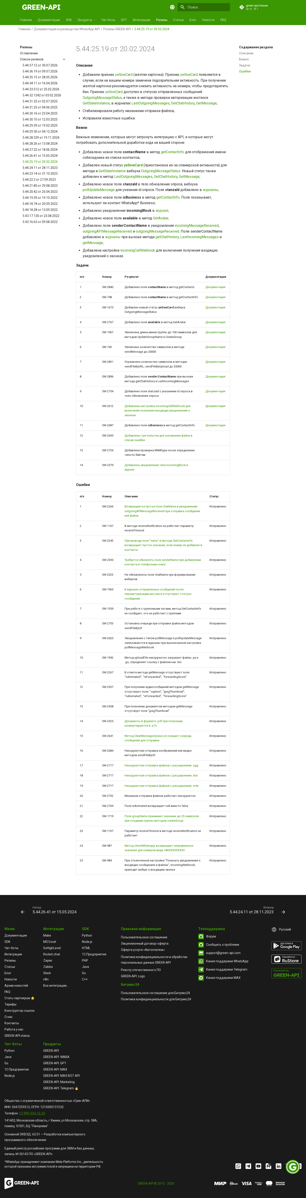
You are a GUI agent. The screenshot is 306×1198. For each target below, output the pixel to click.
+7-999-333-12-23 (32, 1113)
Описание (246, 53)
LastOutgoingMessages (150, 103)
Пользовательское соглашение (144, 937)
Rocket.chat (51, 954)
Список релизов (31, 59)
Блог (193, 20)
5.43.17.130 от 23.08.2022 (41, 216)
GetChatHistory (183, 103)
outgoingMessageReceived (157, 231)
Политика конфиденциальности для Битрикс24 (156, 999)
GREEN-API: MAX (55, 1069)
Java (85, 967)
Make (47, 935)
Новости (208, 20)
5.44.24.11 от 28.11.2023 (40, 168)
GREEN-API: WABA (56, 1057)
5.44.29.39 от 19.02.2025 (40, 125)
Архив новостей (16, 985)
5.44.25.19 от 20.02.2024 (40, 161)
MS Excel (49, 942)
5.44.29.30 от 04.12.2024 (40, 131)
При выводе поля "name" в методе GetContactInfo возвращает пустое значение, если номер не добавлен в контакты (163, 545)
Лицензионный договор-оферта (144, 943)
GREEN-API (51, 1050)
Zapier (47, 960)
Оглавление (29, 53)
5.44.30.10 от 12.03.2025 (40, 119)
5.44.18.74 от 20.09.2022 (40, 204)
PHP (85, 960)
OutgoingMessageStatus (102, 97)
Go (84, 973)
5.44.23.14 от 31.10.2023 (40, 174)
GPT (124, 20)
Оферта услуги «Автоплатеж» (143, 950)
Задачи (244, 65)
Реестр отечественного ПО (141, 970)
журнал (161, 210)
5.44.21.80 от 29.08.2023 (40, 186)
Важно (244, 59)
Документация (49, 20)
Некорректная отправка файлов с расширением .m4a (161, 785)
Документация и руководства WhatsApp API (67, 29)
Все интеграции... (56, 985)
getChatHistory (167, 237)
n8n (46, 979)
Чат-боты (108, 20)
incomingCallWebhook (137, 250)
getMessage (93, 243)
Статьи (178, 20)
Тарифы (10, 1004)
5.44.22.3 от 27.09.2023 (39, 180)
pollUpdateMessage (99, 190)
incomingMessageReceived (197, 225)
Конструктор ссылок (19, 1010)
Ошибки (245, 71)
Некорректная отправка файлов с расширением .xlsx (161, 775)
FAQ (223, 20)
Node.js (87, 942)
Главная (26, 20)
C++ (85, 979)
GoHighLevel (52, 948)
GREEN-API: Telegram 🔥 (60, 1088)
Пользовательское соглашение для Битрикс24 (155, 993)
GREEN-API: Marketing (59, 1082)
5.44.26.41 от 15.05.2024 (40, 155)
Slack (47, 973)
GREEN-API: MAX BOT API (61, 1075)
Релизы (161, 20)
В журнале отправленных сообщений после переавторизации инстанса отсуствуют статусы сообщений (158, 594)
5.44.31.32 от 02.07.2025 (40, 101)
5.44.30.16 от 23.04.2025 (40, 113)
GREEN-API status (17, 1035)
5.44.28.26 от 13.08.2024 (40, 143)
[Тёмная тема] (172, 7)
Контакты (11, 1023)
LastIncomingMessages (199, 237)
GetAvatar (160, 218)
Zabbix (48, 967)
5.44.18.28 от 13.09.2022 (40, 210)
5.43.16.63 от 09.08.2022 (40, 222)
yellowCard (124, 74)
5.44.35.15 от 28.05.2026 (40, 77)
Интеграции (141, 20)
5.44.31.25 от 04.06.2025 (40, 107)
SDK (69, 20)
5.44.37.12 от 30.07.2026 (40, 65)
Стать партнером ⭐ (19, 998)
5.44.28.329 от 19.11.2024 (41, 137)
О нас (8, 1017)
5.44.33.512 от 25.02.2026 (41, 89)
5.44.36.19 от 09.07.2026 (40, 71)
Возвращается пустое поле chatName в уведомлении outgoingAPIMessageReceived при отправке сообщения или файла (162, 511)
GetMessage (206, 103)
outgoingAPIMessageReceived (107, 231)
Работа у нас (13, 1029)
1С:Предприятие (94, 954)
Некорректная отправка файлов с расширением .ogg (161, 765)
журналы (210, 190)
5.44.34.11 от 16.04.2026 (40, 83)
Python (87, 935)
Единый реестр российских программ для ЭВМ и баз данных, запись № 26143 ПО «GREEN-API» (49, 1151)
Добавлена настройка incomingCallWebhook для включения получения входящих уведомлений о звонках (157, 410)
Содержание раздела (256, 47)
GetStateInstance (96, 103)
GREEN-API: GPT (54, 1063)
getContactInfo (172, 152)
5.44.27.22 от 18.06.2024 (40, 149)
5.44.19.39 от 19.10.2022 (40, 197)
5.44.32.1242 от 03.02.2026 (42, 95)
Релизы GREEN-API (117, 29)
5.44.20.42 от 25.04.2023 (40, 192)
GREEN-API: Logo (133, 976)
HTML (86, 948)
